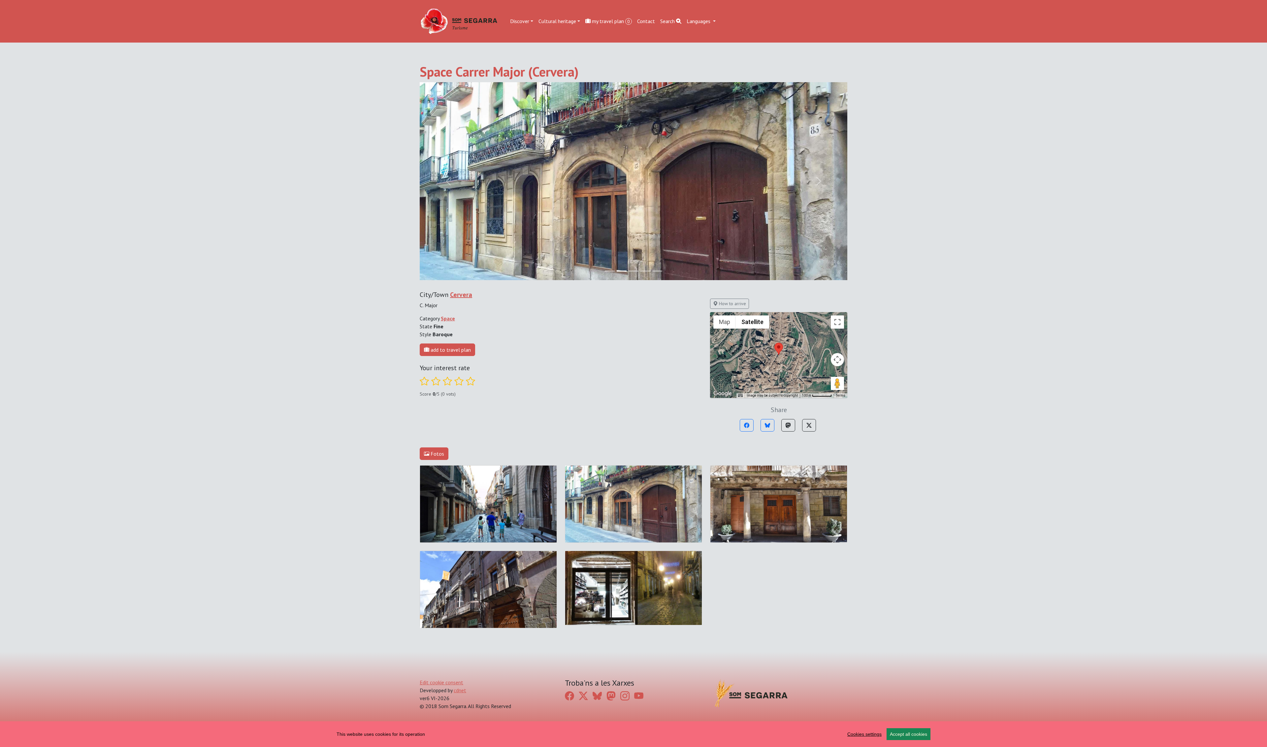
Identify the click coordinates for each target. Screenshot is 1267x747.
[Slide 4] (657, 271)
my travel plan (610, 21)
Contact (646, 21)
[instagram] (625, 696)
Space (448, 318)
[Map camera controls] (837, 359)
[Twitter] (809, 425)
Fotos (436, 453)
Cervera (461, 294)
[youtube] (638, 696)
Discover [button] (519, 21)
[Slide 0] (610, 271)
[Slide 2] (633, 271)
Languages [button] (699, 21)
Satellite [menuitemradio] (752, 321)
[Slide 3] (645, 271)
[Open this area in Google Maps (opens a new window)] (722, 393)
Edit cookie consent (441, 682)
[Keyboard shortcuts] (740, 395)
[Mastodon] (788, 425)
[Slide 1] (622, 271)
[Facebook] (747, 425)
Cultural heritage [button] (557, 21)
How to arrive (732, 304)
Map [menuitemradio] (724, 321)
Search (668, 21)
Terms (840, 395)
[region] (633, 734)
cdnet (460, 690)
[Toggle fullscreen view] (837, 322)
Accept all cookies (908, 734)
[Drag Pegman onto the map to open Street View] (837, 383)
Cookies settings (864, 734)
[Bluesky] (767, 425)
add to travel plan (450, 349)
